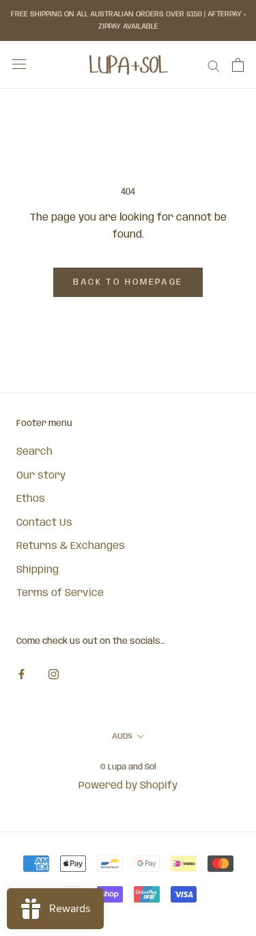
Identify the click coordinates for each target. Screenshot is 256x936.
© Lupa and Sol (128, 767)
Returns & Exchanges (70, 546)
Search (34, 451)
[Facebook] (21, 674)
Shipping (37, 570)
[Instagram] (53, 674)
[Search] (214, 65)
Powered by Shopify (128, 785)
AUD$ (122, 736)
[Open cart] (238, 65)
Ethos (30, 499)
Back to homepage (128, 282)
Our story (41, 475)
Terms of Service (60, 593)
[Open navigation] (19, 64)
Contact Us (44, 522)
